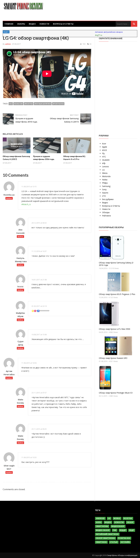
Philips (105, 183)
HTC (104, 156)
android (100, 518)
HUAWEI (106, 160)
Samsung (106, 186)
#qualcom (18, 104)
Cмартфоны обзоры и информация (122, 555)
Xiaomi (105, 192)
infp (103, 163)
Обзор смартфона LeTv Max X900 (114, 329)
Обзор (130, 522)
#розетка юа (58, 104)
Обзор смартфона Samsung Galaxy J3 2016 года (116, 263)
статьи (113, 542)
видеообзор (118, 526)
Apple (104, 147)
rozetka (128, 518)
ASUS (104, 150)
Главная (9, 24)
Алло (98, 522)
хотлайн (125, 542)
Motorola (106, 176)
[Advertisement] (119, 86)
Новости (44, 24)
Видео (32, 24)
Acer (104, 143)
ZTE (104, 196)
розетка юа (124, 538)
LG (103, 169)
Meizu (104, 173)
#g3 (10, 104)
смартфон (101, 542)
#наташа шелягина (43, 104)
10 (90, 44)
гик (114, 530)
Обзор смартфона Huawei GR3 (113, 358)
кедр (131, 530)
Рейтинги (106, 215)
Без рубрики (107, 199)
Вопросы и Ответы (63, 24)
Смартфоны (102, 526)
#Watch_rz (26, 204)
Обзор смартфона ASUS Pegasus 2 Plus (117, 294)
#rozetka (29, 104)
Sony (104, 189)
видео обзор (103, 530)
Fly (103, 153)
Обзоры (21, 24)
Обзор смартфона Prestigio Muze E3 (115, 392)
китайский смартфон (107, 534)
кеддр (123, 530)
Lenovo (105, 166)
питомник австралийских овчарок (109, 32)
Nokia (104, 179)
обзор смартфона (105, 538)
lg (109, 518)
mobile (117, 518)
